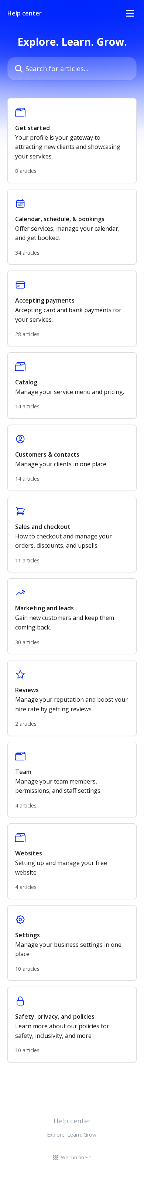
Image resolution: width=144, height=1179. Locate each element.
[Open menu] (130, 13)
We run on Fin (76, 1157)
